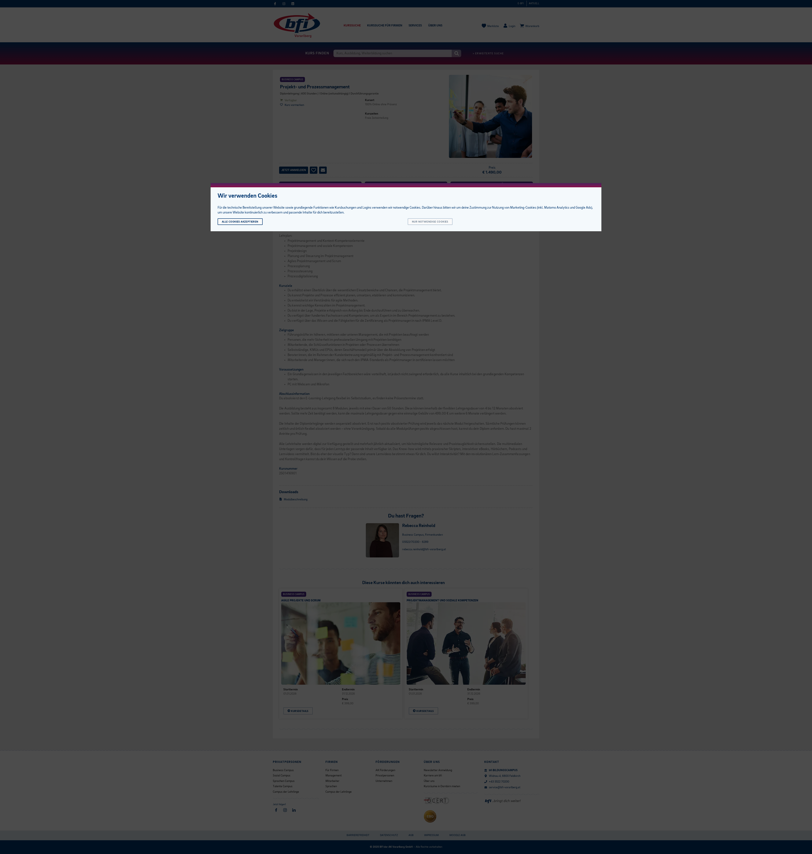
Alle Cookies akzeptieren (240, 221)
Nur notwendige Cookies (430, 221)
